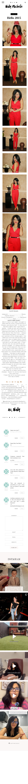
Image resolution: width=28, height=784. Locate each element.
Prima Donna (8, 318)
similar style (18, 315)
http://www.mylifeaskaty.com (17, 461)
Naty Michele (14, 7)
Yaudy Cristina (6, 449)
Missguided (20, 318)
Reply (22, 438)
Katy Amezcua (6, 462)
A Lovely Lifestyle (14, 490)
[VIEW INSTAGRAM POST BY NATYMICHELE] (26, 589)
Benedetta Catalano (6, 436)
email (14, 537)
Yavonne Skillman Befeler (6, 489)
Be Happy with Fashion (15, 431)
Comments (21, 417)
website (14, 542)
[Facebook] (12, 417)
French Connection (14, 314)
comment (14, 515)
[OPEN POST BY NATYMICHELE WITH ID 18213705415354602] (14, 607)
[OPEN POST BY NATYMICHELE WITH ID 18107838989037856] (14, 725)
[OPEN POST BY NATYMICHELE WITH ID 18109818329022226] (14, 696)
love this (16, 317)
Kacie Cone (6, 474)
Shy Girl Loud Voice (15, 475)
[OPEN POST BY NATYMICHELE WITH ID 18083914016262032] (14, 636)
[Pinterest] (14, 417)
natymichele (14, 564)
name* (14, 532)
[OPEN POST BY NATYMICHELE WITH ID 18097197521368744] (14, 577)
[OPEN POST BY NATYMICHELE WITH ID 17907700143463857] (14, 666)
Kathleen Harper (6, 503)
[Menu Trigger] (3, 2)
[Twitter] (9, 417)
